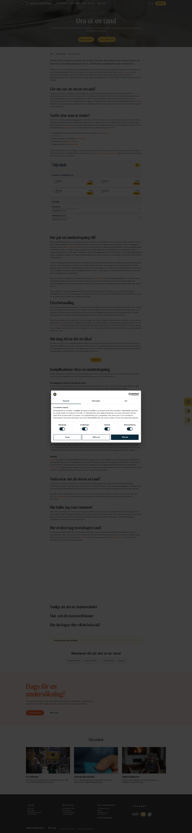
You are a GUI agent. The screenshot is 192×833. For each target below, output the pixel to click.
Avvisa (67, 437)
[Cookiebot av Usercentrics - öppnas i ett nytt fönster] (130, 394)
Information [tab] (96, 401)
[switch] (85, 428)
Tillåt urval (96, 437)
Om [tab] (126, 401)
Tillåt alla (125, 437)
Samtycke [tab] (66, 401)
